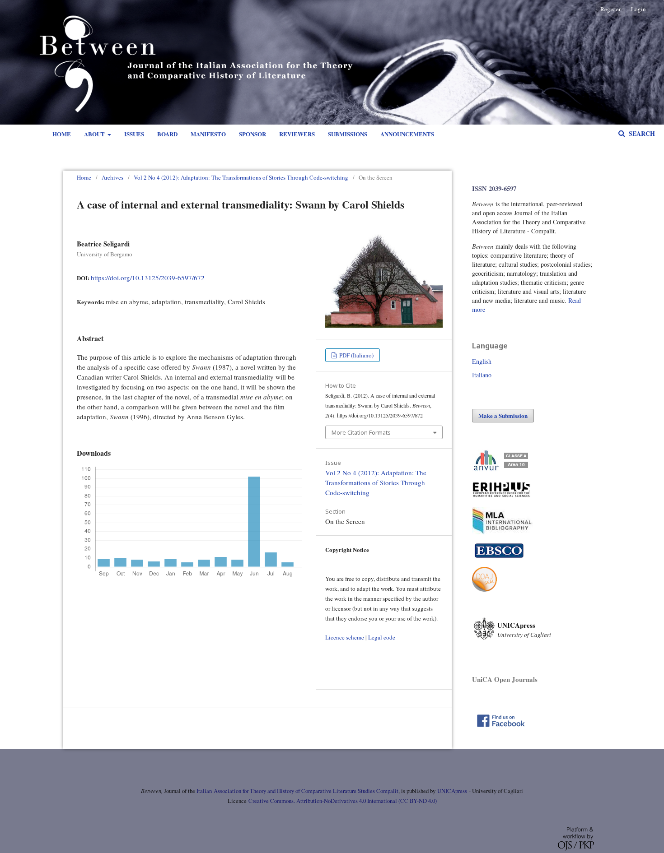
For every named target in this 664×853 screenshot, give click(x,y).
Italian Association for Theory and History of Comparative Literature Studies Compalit (296, 791)
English (481, 361)
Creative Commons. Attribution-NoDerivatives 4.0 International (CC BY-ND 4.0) (342, 801)
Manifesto (208, 134)
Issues (134, 134)
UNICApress (452, 791)
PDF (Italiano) (356, 355)
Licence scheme (344, 637)
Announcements (407, 134)
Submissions (347, 134)
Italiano (481, 375)
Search (641, 133)
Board (167, 134)
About (95, 134)
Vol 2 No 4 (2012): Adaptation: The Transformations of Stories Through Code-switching (241, 177)
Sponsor (252, 134)
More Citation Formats (361, 432)
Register (610, 9)
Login (638, 9)
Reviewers (297, 134)
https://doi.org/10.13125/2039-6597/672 (148, 277)
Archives (112, 177)
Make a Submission (503, 415)
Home (61, 134)
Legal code (381, 637)
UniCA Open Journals (505, 679)
